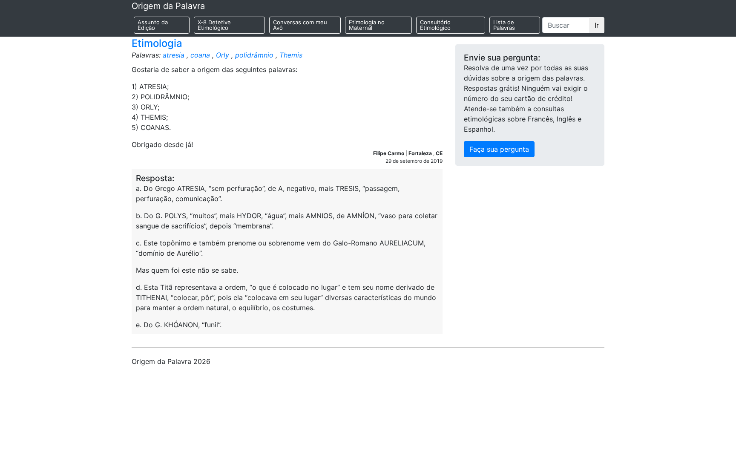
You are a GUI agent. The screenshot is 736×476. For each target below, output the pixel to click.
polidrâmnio (254, 55)
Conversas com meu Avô (300, 25)
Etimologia (157, 43)
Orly (222, 55)
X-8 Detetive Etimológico (214, 25)
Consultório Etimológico (435, 25)
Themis (290, 55)
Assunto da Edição (153, 25)
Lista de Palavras (504, 25)
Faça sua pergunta (499, 149)
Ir (597, 25)
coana (200, 55)
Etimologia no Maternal (367, 25)
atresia (173, 55)
